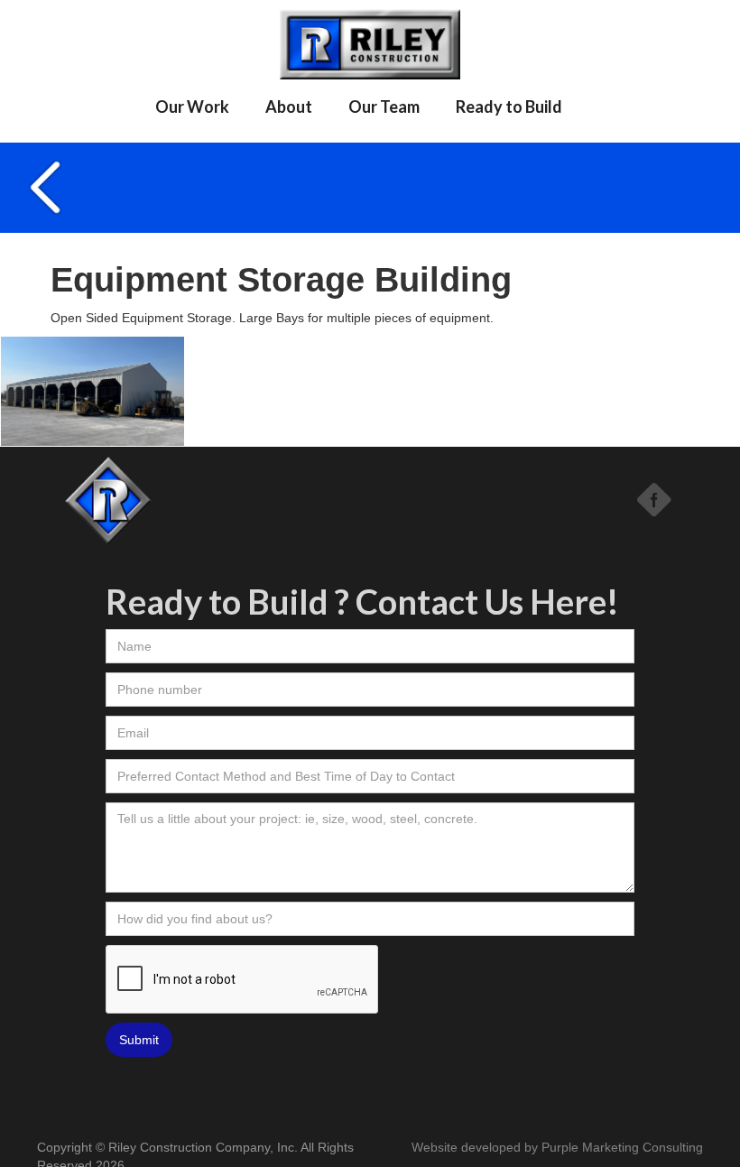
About (288, 106)
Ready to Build (509, 106)
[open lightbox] (92, 391)
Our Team (384, 106)
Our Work (192, 106)
